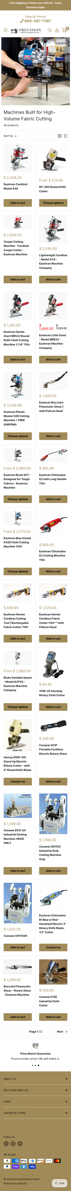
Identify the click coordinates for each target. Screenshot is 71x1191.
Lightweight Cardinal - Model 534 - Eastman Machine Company (53, 261)
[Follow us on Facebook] (6, 1143)
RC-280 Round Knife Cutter (52, 189)
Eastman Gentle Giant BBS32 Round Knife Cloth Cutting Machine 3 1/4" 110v (17, 338)
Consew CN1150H (15, 936)
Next (60, 1031)
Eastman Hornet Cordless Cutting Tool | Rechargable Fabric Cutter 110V (16, 621)
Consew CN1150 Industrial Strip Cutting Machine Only (50, 853)
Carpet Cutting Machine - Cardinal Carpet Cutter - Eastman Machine (16, 248)
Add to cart (17, 203)
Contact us (18, 781)
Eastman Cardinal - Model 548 (16, 186)
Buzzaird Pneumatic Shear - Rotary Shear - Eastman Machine (17, 991)
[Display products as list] (65, 135)
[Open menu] (5, 30)
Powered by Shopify (15, 1183)
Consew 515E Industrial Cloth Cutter (49, 1001)
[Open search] (50, 30)
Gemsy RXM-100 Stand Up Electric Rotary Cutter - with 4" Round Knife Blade (17, 764)
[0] (64, 30)
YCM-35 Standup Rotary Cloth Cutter (52, 693)
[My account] (57, 30)
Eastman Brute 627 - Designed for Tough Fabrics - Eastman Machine (17, 481)
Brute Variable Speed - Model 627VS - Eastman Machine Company (18, 684)
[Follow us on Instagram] (13, 1143)
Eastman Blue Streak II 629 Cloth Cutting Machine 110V (17, 542)
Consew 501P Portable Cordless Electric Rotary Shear (53, 749)
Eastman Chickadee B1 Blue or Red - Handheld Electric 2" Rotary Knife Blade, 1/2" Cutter (52, 924)
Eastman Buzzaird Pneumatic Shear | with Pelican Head (51, 407)
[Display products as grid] (59, 135)
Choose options (53, 203)
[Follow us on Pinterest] (20, 1143)
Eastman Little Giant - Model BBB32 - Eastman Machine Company (52, 342)
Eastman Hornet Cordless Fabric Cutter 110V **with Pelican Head (51, 621)
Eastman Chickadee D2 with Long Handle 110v (52, 479)
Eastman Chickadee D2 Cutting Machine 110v (52, 556)
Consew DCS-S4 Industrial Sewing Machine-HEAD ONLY (15, 837)
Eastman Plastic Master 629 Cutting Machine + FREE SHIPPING (16, 418)
